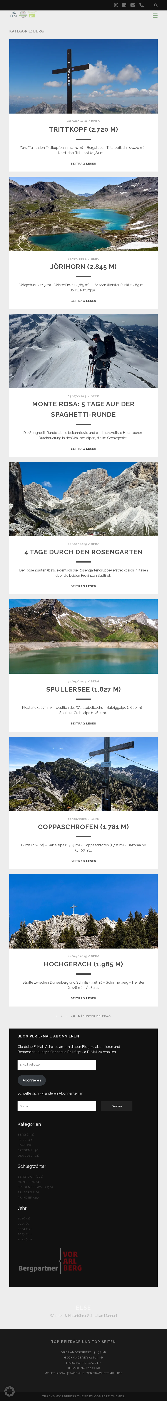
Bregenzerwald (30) (35, 1187)
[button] (9, 1391)
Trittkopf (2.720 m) (83, 129)
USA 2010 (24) (29, 1155)
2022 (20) (25, 1239)
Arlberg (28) (28, 1192)
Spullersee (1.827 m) (83, 689)
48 (73, 1016)
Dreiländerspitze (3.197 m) (83, 1352)
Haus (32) (25, 1145)
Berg (95, 121)
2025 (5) (24, 1223)
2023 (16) (25, 1234)
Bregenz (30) (29, 1150)
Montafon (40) (30, 1181)
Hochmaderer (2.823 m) (83, 1357)
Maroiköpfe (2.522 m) (83, 1362)
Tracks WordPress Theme (65, 1396)
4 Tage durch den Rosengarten (83, 552)
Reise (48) (26, 1139)
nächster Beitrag (94, 1016)
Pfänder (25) (28, 1197)
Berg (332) (26, 1134)
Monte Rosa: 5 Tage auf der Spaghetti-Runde (84, 1373)
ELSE (83, 1307)
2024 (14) (25, 1229)
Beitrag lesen (83, 163)
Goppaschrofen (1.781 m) (83, 827)
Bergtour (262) (31, 1176)
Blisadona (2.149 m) (83, 1368)
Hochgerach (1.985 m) (83, 964)
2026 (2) (24, 1218)
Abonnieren (32, 1080)
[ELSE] (23, 15)
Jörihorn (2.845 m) (83, 266)
